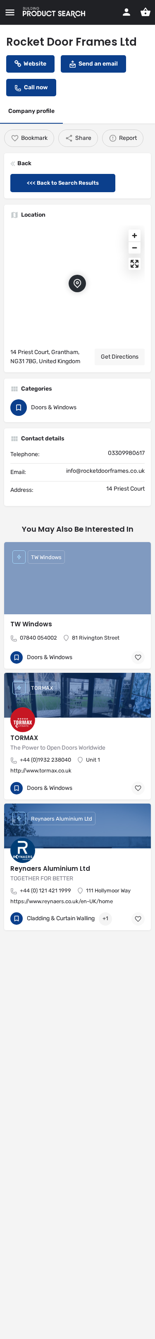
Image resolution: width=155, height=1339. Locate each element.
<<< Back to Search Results (63, 183)
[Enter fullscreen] (135, 264)
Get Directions (119, 356)
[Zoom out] (135, 248)
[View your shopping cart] (145, 12)
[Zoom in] (135, 236)
